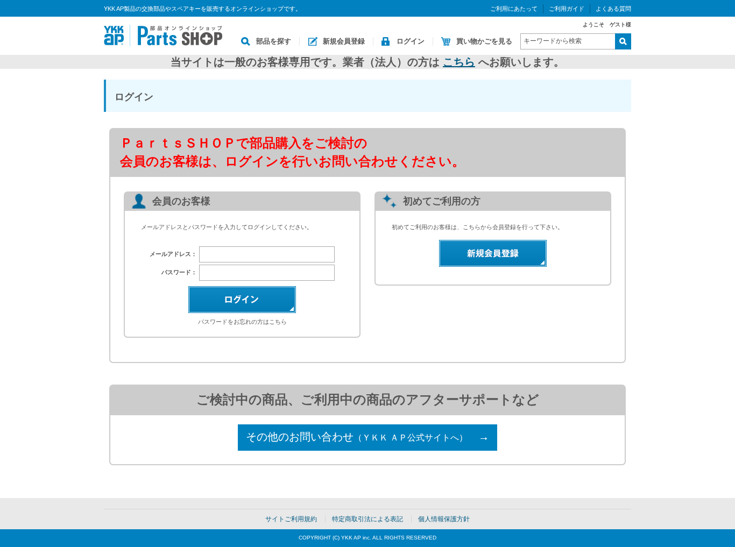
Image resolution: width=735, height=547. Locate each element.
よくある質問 (613, 8)
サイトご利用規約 (291, 519)
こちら (459, 62)
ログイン (411, 41)
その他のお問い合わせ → (367, 437)
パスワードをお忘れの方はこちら (242, 321)
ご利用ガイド (566, 8)
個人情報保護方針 (444, 519)
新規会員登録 (344, 41)
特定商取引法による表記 (367, 519)
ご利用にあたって (514, 8)
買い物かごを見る (484, 41)
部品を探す (273, 41)
